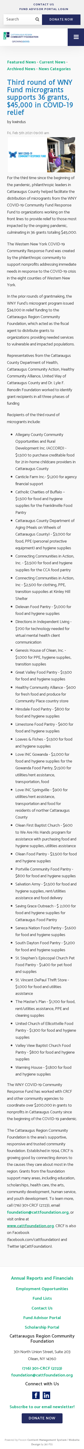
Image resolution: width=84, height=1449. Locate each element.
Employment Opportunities (42, 1288)
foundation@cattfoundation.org (38, 1212)
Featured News (21, 62)
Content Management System (46, 1440)
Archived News (21, 69)
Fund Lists (42, 1298)
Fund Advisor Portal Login (43, 9)
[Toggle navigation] (76, 37)
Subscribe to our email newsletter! (42, 1407)
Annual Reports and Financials (42, 1278)
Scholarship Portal (42, 1327)
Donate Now (61, 19)
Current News (52, 62)
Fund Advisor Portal (42, 1317)
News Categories (54, 69)
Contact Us (43, 4)
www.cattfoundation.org (30, 1226)
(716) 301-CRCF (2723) (42, 1368)
